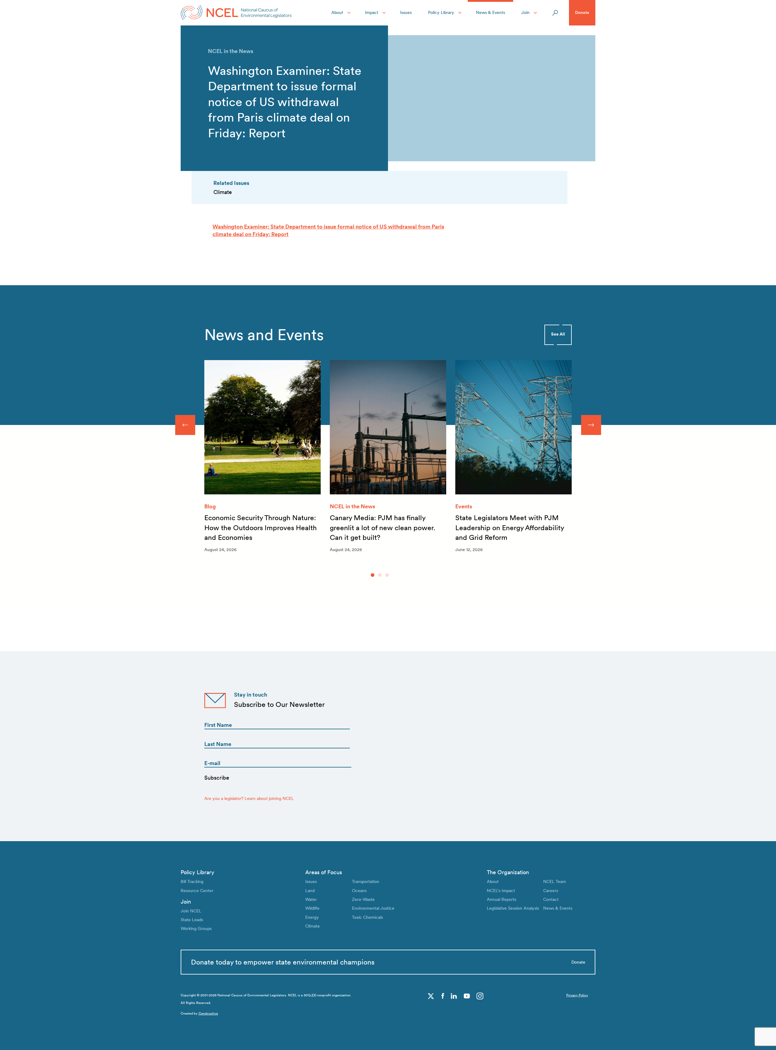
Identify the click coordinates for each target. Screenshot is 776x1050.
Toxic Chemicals (367, 917)
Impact (371, 12)
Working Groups (196, 928)
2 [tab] (380, 575)
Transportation (365, 881)
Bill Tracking (192, 881)
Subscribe (216, 777)
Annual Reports (501, 899)
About (337, 12)
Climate (312, 926)
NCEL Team (554, 881)
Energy (312, 917)
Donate (582, 12)
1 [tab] (372, 575)
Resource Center (197, 890)
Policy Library (441, 12)
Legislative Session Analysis (513, 908)
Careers (550, 890)
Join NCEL (191, 910)
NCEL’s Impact (501, 890)
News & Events (490, 12)
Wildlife (312, 908)
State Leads (192, 919)
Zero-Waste (363, 899)
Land (310, 890)
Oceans (359, 890)
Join (525, 12)
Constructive (208, 1013)
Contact (551, 899)
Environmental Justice (373, 908)
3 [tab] (387, 575)
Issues (406, 12)
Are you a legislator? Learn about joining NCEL (249, 798)
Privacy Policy (577, 995)
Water (311, 899)
